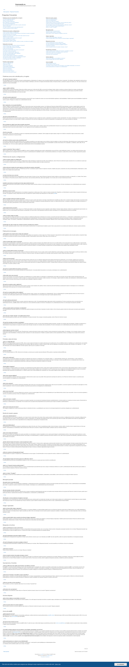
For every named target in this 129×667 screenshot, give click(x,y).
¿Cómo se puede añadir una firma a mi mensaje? (12, 47)
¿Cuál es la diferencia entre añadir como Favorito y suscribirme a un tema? (59, 50)
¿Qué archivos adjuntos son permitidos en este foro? (55, 58)
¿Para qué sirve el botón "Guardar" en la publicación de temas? (14, 56)
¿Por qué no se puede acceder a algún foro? (11, 52)
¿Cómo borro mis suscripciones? (52, 54)
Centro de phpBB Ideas (60, 623)
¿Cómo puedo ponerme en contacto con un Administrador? (56, 66)
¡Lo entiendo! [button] (120, 664)
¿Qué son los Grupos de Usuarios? (52, 21)
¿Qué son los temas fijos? (7, 69)
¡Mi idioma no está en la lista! (8, 36)
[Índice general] (8, 4)
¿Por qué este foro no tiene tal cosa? (52, 64)
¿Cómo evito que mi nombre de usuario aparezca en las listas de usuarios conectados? (19, 33)
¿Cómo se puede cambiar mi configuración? (11, 32)
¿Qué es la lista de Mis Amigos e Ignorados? (54, 37)
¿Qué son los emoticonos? (8, 65)
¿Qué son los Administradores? (51, 19)
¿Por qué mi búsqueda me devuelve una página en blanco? (56, 44)
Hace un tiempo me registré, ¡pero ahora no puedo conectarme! (14, 24)
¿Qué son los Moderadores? (51, 20)
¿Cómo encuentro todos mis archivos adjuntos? (54, 59)
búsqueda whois (16, 632)
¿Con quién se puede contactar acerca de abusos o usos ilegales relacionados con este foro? (63, 65)
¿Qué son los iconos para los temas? (9, 72)
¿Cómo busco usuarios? (50, 45)
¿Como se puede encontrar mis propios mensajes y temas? (57, 46)
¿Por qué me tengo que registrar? (9, 19)
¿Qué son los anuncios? (7, 68)
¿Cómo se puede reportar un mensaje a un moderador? (13, 55)
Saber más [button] (58, 664)
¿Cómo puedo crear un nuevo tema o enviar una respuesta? (14, 45)
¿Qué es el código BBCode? (8, 62)
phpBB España (49, 655)
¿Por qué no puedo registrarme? (9, 21)
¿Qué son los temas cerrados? (8, 70)
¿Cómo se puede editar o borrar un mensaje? (11, 46)
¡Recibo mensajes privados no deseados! (53, 32)
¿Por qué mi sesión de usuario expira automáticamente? (13, 27)
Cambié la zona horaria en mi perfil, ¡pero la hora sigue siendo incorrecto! (16, 35)
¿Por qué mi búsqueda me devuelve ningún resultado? (56, 43)
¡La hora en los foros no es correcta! (9, 34)
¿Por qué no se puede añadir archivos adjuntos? (11, 53)
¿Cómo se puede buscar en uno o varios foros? (54, 42)
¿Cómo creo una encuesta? (8, 48)
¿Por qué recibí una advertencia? (9, 54)
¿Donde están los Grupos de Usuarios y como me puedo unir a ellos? (58, 22)
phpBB (55, 193)
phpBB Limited (51, 615)
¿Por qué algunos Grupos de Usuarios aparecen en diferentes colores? (59, 24)
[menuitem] (4, 9)
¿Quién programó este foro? (51, 63)
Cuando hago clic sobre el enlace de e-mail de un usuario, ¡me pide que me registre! (18, 41)
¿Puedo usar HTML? (6, 64)
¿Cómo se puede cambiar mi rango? (9, 40)
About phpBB (14, 616)
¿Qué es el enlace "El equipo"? (51, 27)
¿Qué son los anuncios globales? (9, 67)
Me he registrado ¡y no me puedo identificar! (11, 22)
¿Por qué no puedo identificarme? (9, 23)
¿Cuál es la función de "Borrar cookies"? (10, 28)
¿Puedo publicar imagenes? (8, 66)
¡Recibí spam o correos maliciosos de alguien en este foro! (56, 33)
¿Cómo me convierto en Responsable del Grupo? (55, 23)
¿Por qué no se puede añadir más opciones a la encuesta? (13, 49)
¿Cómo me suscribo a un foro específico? (53, 53)
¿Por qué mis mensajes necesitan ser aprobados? (12, 57)
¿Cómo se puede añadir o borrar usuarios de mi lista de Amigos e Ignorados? (60, 38)
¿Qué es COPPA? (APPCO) (8, 20)
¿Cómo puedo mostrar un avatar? (9, 39)
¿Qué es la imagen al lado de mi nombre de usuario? (12, 37)
